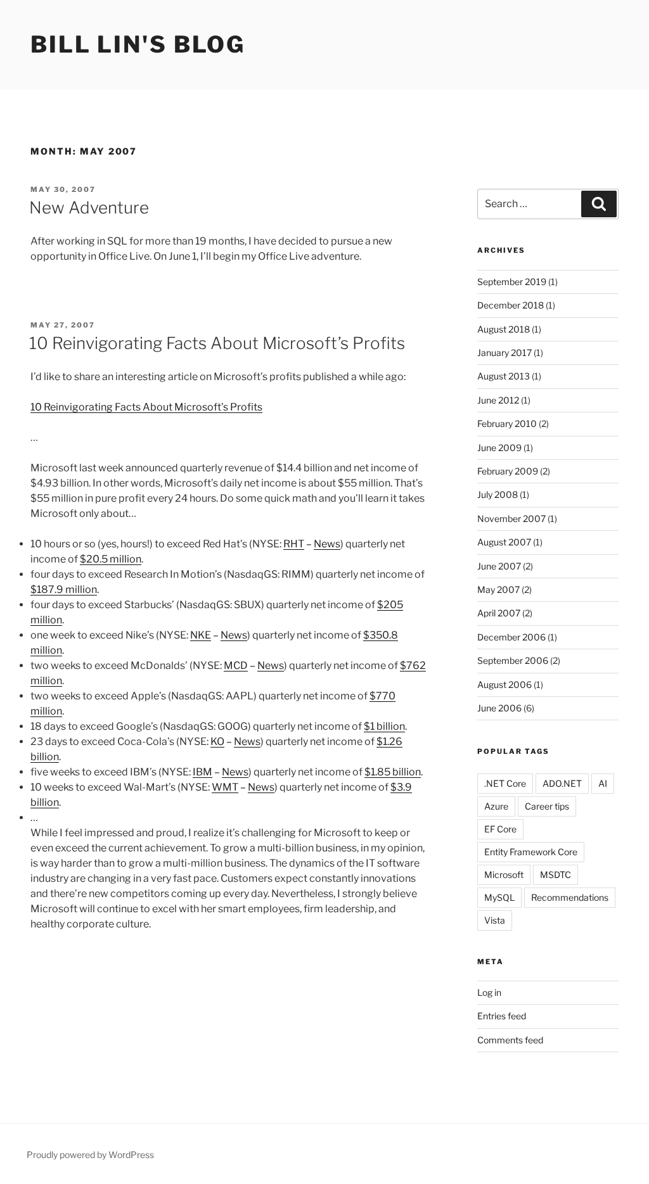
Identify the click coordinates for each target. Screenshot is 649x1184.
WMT (225, 787)
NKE (200, 635)
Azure (496, 806)
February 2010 (507, 423)
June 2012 (498, 400)
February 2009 (507, 471)
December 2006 (511, 637)
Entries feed (501, 1015)
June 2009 (499, 447)
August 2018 (503, 329)
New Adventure (89, 207)
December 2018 (510, 305)
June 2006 (499, 708)
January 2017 (504, 352)
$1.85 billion (392, 772)
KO (217, 741)
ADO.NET (562, 783)
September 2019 (511, 281)
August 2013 (503, 376)
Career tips (547, 806)
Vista (494, 920)
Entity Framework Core (530, 851)
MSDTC (555, 874)
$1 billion (384, 726)
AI (602, 783)
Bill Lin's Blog (137, 44)
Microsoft (504, 874)
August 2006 (504, 684)
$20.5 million (110, 559)
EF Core (500, 829)
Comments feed (510, 1039)
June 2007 (499, 566)
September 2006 (512, 660)
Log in (489, 992)
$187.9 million (63, 589)
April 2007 (498, 613)
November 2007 (511, 518)
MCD (236, 665)
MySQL (499, 897)
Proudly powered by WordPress (90, 1154)
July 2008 (497, 494)
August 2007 (504, 542)
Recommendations (569, 897)
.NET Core (505, 783)
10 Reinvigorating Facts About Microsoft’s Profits (217, 343)
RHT (293, 544)
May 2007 (498, 589)
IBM (202, 772)
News (327, 544)
